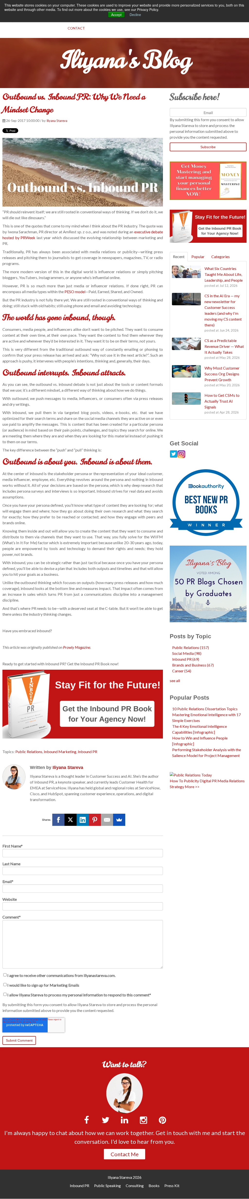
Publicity (191, 780)
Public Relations (28, 751)
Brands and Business (193, 665)
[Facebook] (58, 820)
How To (176, 780)
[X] (70, 820)
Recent (179, 256)
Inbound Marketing (60, 751)
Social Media (186, 653)
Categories (220, 256)
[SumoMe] (119, 820)
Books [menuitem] (154, 1185)
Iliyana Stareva (56, 121)
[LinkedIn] (83, 820)
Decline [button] (135, 14)
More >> (192, 786)
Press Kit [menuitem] (171, 1185)
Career (181, 670)
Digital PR (208, 780)
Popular (198, 256)
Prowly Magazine (76, 647)
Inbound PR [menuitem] (79, 1185)
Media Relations (231, 780)
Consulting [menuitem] (135, 1185)
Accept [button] (116, 14)
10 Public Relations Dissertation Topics (205, 708)
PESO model (74, 291)
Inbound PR (87, 751)
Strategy (177, 786)
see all (175, 680)
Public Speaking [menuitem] (107, 1185)
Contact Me (125, 1154)
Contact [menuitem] (76, 28)
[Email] (107, 820)
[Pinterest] (95, 820)
